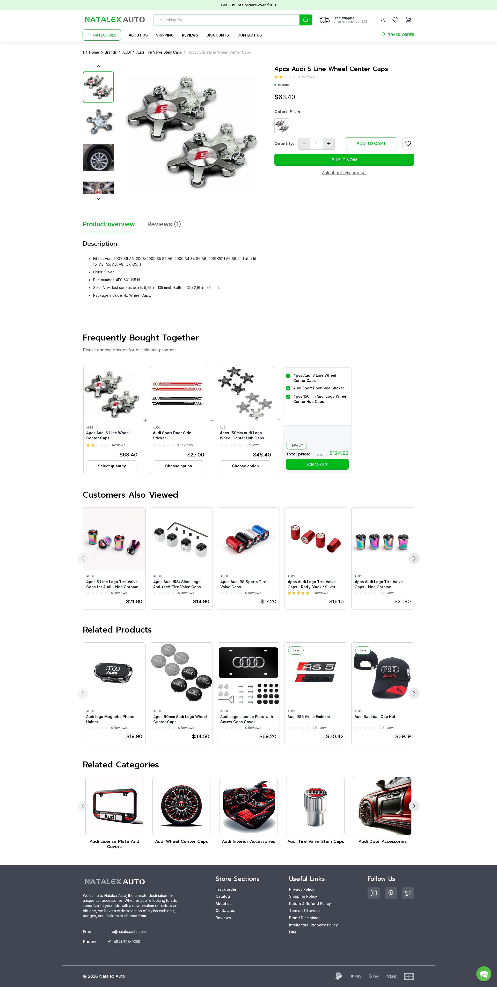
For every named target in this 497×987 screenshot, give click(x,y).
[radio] (276, 77)
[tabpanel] (171, 267)
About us (138, 35)
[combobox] (233, 20)
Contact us (249, 35)
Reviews (190, 35)
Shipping (165, 35)
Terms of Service (304, 910)
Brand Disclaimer (304, 918)
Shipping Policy (303, 896)
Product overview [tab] (109, 224)
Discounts (218, 35)
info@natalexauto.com (127, 931)
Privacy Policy (301, 889)
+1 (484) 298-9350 (124, 941)
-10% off (296, 445)
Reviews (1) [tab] (164, 224)
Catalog (223, 896)
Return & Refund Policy (310, 903)
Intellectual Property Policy (313, 925)
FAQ (292, 932)
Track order (226, 889)
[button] (111, 420)
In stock (284, 85)
